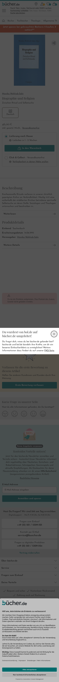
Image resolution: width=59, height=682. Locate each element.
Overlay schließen (54, 334)
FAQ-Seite (49, 351)
